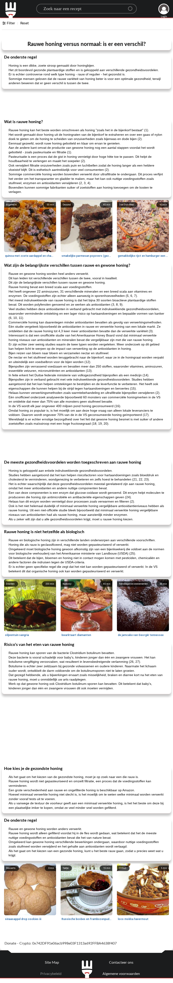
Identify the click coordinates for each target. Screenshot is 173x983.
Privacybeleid (50, 974)
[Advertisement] (86, 104)
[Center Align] (131, 6)
